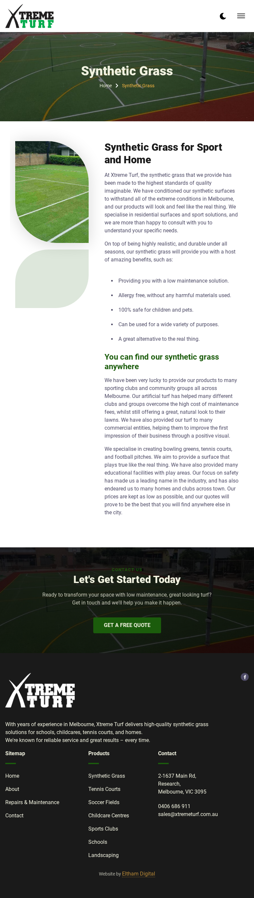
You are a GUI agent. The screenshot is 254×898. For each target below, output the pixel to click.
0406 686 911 (174, 806)
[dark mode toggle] (223, 16)
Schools (97, 842)
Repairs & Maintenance (32, 802)
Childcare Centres (108, 815)
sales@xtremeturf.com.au (188, 814)
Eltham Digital (138, 874)
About (12, 789)
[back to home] (29, 16)
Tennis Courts (104, 789)
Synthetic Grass (138, 85)
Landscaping (103, 855)
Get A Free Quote (127, 625)
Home (106, 85)
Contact (14, 815)
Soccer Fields (103, 802)
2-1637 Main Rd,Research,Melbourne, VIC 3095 (182, 784)
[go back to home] (40, 691)
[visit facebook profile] (245, 677)
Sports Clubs (103, 829)
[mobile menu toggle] (241, 15)
